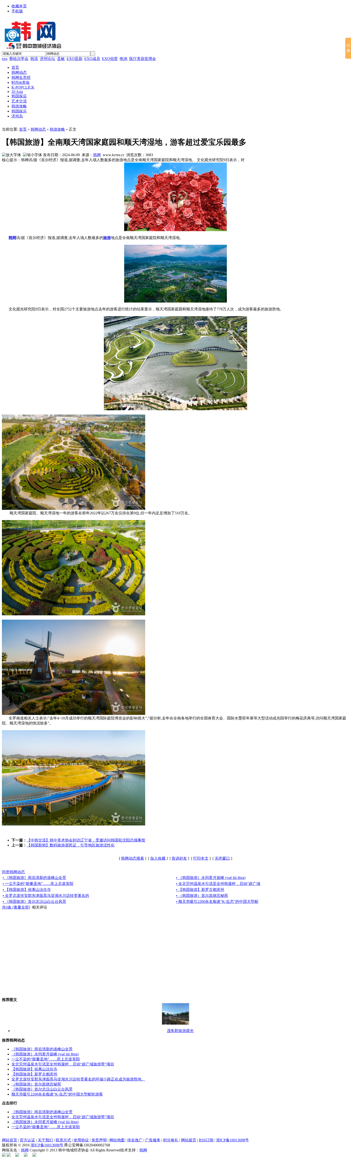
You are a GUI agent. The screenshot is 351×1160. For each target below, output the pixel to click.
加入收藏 (157, 858)
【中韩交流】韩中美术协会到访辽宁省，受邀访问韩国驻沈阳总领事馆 (86, 840)
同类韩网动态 (13, 872)
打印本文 (200, 858)
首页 (23, 129)
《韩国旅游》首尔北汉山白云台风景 (42, 1089)
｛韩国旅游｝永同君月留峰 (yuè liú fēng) (45, 1054)
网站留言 (188, 1140)
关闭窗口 (222, 858)
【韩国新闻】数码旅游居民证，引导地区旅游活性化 (71, 845)
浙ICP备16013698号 (232, 1140)
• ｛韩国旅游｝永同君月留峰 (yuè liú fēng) (210, 878)
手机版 (17, 11)
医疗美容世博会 (142, 59)
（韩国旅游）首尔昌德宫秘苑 (36, 1084)
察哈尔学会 (18, 59)
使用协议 (81, 1140)
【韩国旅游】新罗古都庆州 (34, 1074)
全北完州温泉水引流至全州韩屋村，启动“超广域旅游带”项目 (62, 1064)
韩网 (97, 155)
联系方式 (63, 1140)
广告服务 (152, 1140)
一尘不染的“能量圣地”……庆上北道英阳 (45, 1059)
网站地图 (117, 1140)
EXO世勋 (74, 59)
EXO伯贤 (110, 59)
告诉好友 (179, 858)
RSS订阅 (206, 1140)
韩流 (34, 59)
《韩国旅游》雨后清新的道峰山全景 (42, 1049)
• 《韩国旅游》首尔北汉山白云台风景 (34, 901)
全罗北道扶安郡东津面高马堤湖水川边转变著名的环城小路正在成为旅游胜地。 (78, 1079)
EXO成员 (92, 59)
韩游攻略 (57, 129)
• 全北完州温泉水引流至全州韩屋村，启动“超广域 (218, 884)
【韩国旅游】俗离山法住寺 (34, 1069)
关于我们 (45, 1140)
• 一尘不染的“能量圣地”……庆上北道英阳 (38, 884)
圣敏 (61, 59)
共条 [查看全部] (16, 907)
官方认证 (27, 1140)
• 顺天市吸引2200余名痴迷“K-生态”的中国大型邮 (217, 901)
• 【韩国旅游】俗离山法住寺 (27, 890)
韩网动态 (38, 129)
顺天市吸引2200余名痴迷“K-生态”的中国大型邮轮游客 (57, 1094)
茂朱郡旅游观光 (180, 1031)
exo (4, 59)
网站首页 (9, 1140)
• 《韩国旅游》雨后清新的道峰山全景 (34, 878)
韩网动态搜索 (132, 858)
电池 (123, 59)
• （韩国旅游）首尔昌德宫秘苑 (202, 896)
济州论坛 (47, 59)
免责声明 (99, 1140)
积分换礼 (170, 1140)
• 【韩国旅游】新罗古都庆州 (200, 890)
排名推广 (135, 1140)
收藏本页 (19, 6)
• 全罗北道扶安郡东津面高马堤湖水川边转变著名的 (46, 896)
